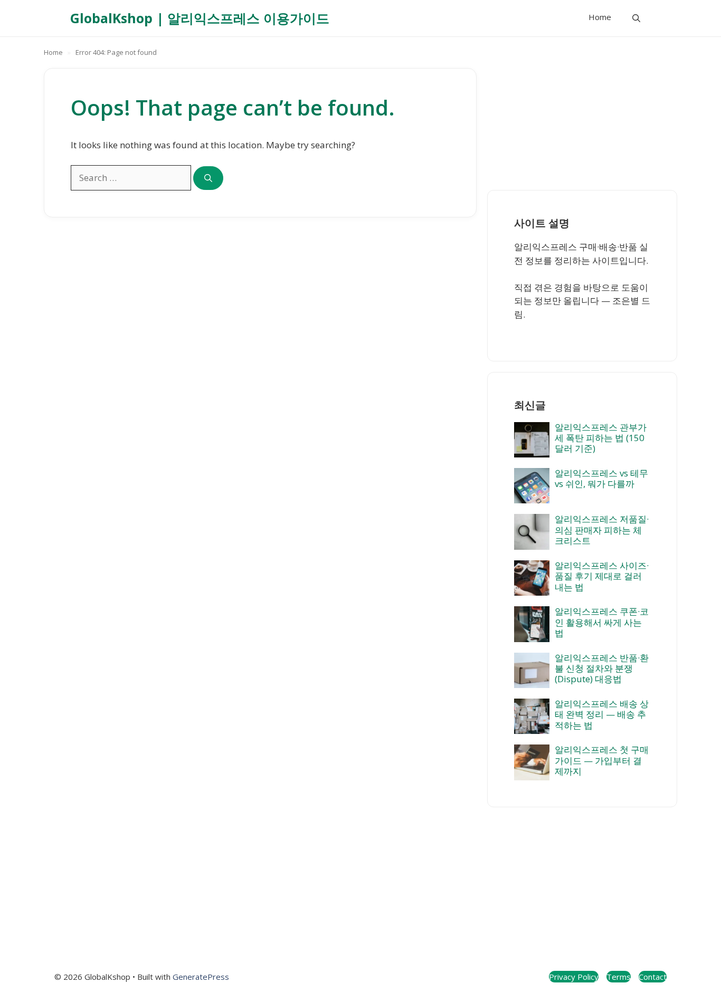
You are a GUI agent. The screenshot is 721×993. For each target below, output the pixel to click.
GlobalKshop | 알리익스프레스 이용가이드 (199, 18)
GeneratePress (201, 976)
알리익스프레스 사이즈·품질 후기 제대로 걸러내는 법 (602, 576)
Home (600, 17)
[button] (636, 18)
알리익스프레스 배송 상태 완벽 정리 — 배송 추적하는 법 (602, 714)
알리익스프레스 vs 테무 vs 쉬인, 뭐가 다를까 (601, 478)
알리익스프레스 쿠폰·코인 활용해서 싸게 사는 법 (602, 622)
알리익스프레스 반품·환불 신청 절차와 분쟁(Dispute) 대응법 (602, 668)
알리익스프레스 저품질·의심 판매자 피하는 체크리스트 (602, 530)
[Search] (208, 178)
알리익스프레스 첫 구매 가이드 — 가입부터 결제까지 (602, 760)
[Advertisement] (582, 117)
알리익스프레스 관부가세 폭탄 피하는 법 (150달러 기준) (601, 438)
